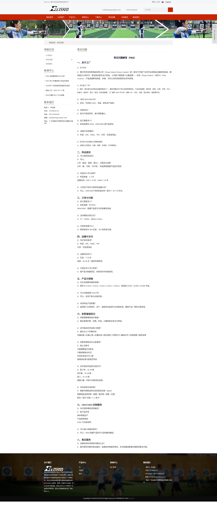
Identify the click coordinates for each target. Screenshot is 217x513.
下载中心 (98, 17)
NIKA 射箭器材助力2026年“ (55, 76)
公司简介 (61, 17)
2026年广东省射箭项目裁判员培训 (58, 85)
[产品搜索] (170, 9)
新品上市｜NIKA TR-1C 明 (55, 90)
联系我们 (136, 17)
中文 (153, 2)
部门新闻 (113, 467)
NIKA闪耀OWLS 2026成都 (55, 95)
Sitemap (131, 498)
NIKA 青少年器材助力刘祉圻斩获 (57, 81)
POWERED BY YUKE (122, 498)
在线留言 (124, 17)
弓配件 (81, 470)
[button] (77, 17)
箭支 (80, 474)
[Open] (214, 34)
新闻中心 (85, 17)
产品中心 (72, 17)
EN (158, 2)
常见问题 (112, 17)
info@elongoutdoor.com (112, 10)
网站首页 (49, 17)
